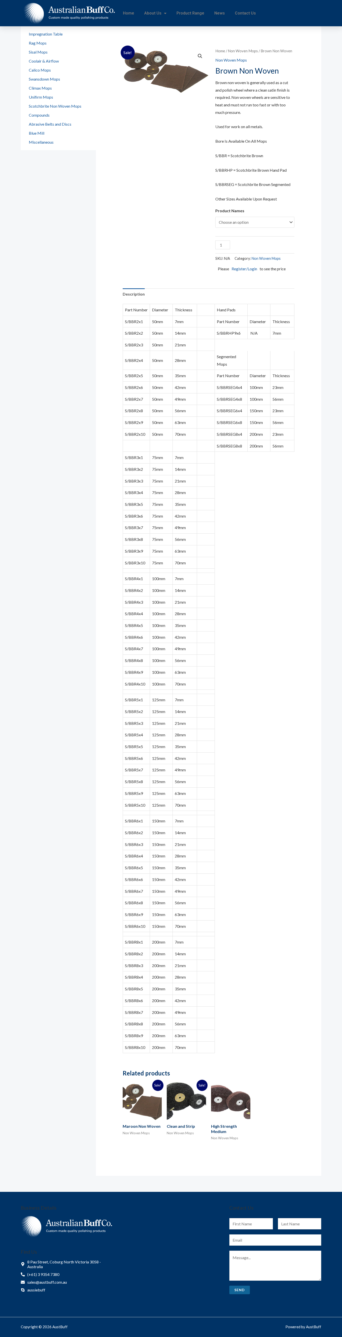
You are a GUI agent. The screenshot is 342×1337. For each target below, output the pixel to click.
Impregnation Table (46, 34)
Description (134, 294)
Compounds (39, 115)
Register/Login (244, 268)
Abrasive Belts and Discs (50, 124)
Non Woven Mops (243, 51)
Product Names (229, 210)
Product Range (190, 13)
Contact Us (245, 13)
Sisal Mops (38, 52)
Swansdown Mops (44, 79)
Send (239, 1290)
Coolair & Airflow (44, 61)
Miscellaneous (41, 142)
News (219, 13)
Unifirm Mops (41, 97)
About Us (152, 13)
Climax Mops (40, 88)
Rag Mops (38, 43)
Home (128, 13)
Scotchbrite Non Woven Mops (55, 106)
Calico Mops (40, 70)
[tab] (134, 294)
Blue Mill (36, 133)
